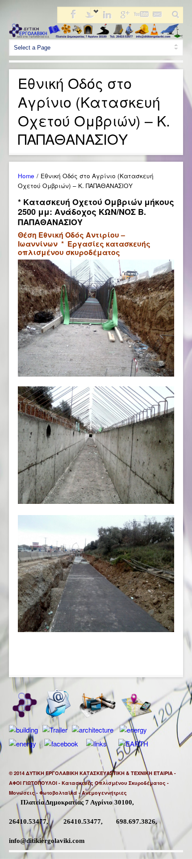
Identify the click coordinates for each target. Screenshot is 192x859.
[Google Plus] (123, 17)
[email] (157, 17)
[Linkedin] (106, 17)
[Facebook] (72, 17)
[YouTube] (140, 17)
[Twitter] (89, 17)
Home (26, 176)
